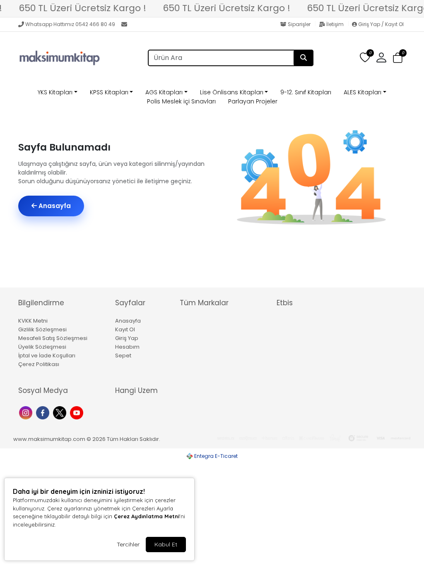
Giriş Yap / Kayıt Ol (380, 24)
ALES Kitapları (362, 92)
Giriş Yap (126, 338)
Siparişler (299, 24)
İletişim (335, 24)
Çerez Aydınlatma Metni (146, 516)
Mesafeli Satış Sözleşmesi (52, 338)
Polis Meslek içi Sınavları (181, 101)
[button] (398, 58)
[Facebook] (43, 412)
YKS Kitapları (55, 92)
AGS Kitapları (164, 92)
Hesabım (127, 347)
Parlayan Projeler (252, 101)
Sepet (123, 355)
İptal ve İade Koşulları (46, 355)
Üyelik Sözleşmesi (42, 347)
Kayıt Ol (125, 329)
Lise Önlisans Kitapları (231, 92)
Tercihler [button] (128, 544)
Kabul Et (165, 544)
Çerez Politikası (38, 364)
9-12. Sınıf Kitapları (305, 92)
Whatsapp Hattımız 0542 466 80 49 (70, 24)
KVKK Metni (33, 321)
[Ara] (303, 58)
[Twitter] (60, 412)
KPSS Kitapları (109, 92)
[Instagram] (26, 412)
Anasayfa (54, 205)
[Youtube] (77, 412)
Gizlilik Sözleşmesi (42, 329)
